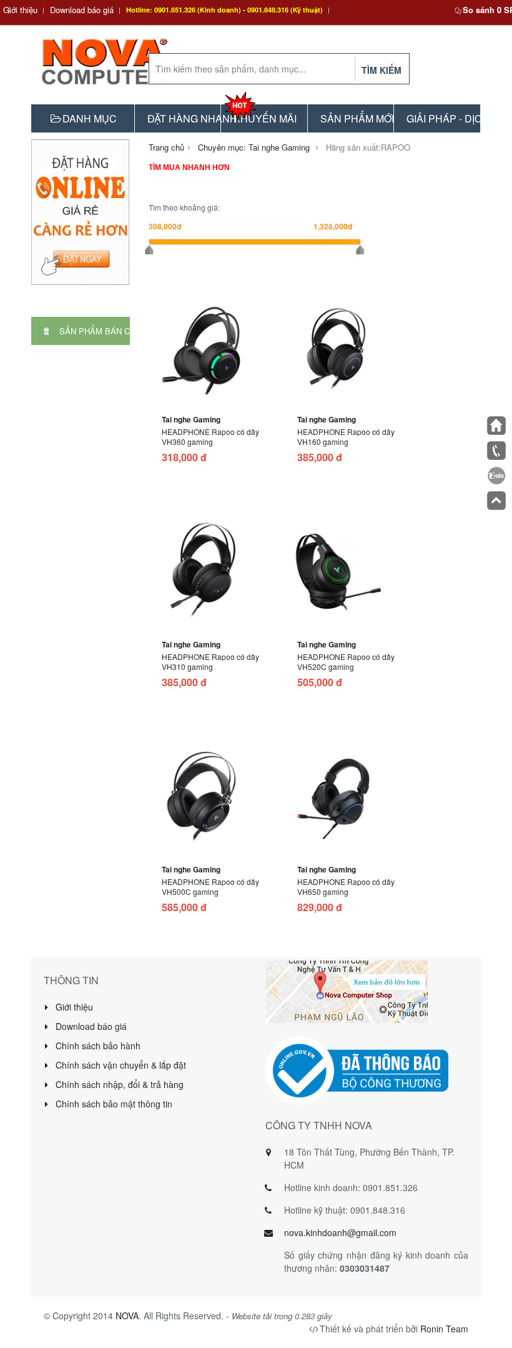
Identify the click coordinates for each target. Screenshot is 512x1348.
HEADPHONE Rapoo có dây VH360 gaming (210, 436)
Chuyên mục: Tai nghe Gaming (254, 147)
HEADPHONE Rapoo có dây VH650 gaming (346, 886)
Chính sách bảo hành (96, 1045)
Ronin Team (444, 1328)
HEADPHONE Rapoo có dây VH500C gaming (210, 886)
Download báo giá (82, 10)
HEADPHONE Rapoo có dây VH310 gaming (210, 661)
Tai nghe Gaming (191, 419)
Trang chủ (166, 147)
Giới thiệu (20, 10)
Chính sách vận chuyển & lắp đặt (119, 1065)
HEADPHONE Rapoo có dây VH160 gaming (346, 436)
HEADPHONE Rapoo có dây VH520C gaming (346, 661)
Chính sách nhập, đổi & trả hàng (118, 1084)
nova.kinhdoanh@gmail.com (340, 1232)
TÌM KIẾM (381, 70)
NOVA (127, 1315)
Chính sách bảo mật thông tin (112, 1103)
